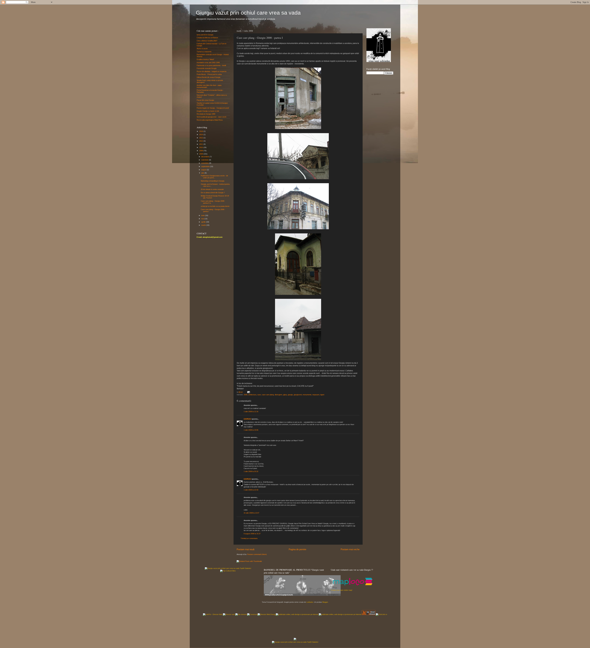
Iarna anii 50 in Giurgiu (205, 35)
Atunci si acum (202, 48)
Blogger (325, 602)
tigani (322, 395)
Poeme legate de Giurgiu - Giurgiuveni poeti (213, 108)
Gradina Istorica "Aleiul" (205, 59)
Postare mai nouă (245, 549)
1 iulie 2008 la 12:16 (251, 411)
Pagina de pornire (297, 549)
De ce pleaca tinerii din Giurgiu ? (213, 192)
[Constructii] (252, 614)
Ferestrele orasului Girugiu (206, 68)
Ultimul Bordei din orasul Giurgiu (208, 77)
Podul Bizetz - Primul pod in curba (209, 74)
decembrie (205, 157)
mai (202, 219)
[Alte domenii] (241, 614)
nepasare (315, 395)
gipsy (285, 395)
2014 (201, 134)
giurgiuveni (298, 395)
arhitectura (252, 395)
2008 (245, 395)
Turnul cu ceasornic (204, 52)
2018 (201, 131)
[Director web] (229, 614)
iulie (203, 173)
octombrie (205, 163)
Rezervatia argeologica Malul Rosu (210, 120)
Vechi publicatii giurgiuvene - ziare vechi (211, 117)
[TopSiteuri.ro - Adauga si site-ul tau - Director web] (368, 614)
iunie (203, 215)
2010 (201, 147)
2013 (201, 138)
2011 (201, 144)
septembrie (205, 166)
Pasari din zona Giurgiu (205, 100)
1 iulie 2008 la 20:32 (251, 471)
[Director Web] (381, 614)
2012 (201, 141)
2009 (201, 151)
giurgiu (290, 395)
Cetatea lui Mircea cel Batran (207, 38)
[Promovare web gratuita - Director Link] (212, 614)
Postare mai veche (350, 549)
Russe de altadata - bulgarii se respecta (211, 71)
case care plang (268, 395)
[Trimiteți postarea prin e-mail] (248, 392)
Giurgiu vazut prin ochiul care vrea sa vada (248, 13)
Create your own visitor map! (341, 590)
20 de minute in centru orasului (212, 189)
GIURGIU (247, 419)
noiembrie (205, 160)
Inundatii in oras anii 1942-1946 (208, 62)
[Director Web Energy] (267, 614)
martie (203, 225)
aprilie (203, 222)
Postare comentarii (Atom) (257, 554)
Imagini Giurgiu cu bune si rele (208, 111)
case (259, 395)
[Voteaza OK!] (295, 640)
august (204, 170)
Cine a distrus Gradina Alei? (207, 41)
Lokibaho (309, 602)
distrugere (278, 395)
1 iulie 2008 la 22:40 (251, 490)
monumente (307, 395)
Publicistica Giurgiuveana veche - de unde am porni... (214, 177)
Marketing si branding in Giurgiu (212, 181)
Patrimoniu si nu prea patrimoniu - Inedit (211, 65)
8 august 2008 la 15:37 (252, 534)
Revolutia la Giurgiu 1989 (206, 114)
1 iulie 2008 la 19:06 (251, 430)
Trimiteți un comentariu (249, 538)
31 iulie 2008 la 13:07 (251, 513)
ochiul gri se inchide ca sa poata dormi (215, 206)
